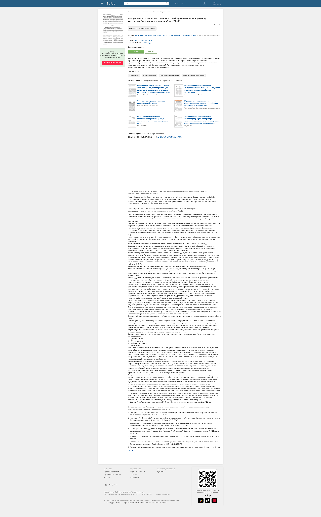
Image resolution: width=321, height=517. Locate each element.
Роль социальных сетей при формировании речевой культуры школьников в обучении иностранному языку (153, 119)
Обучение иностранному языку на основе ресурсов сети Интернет (154, 102)
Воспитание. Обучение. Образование (156, 12)
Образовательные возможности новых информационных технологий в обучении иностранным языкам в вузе (201, 103)
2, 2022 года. (147, 43)
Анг (219, 24)
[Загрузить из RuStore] (207, 500)
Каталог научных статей (166, 469)
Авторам (133, 475)
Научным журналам (137, 472)
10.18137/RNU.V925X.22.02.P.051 (170, 137)
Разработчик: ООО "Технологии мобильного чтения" (124, 492)
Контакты (107, 478)
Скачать (151, 51)
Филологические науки (143, 40)
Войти (214, 2)
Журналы (160, 472)
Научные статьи (134, 12)
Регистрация (217, 4)
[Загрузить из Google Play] (201, 500)
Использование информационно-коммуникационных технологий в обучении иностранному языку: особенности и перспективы (202, 89)
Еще (129, 450)
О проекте (108, 469)
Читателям (134, 478)
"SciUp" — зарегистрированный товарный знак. (133, 503)
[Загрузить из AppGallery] (214, 500)
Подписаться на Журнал (112, 63)
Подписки (179, 3)
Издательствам (136, 469)
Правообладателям (111, 472)
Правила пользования (112, 475)
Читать (136, 51)
